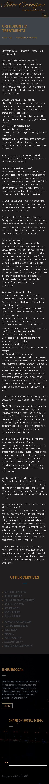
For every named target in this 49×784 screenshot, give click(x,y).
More (7, 706)
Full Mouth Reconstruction (19, 600)
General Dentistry (14, 604)
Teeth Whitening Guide (16, 626)
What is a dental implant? (18, 646)
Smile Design (10, 630)
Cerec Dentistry (13, 596)
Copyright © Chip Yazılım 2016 (15, 776)
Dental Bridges (12, 612)
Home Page (7, 37)
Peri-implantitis (13, 638)
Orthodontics (12, 608)
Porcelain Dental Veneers (18, 622)
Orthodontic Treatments (26, 37)
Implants (9, 634)
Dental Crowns (12, 616)
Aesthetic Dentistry (15, 592)
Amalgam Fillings (13, 642)
